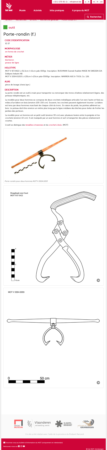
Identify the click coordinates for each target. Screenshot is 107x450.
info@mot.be (75, 2)
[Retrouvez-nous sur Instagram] (21, 446)
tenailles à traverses (34, 125)
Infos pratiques (57, 10)
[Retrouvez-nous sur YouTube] (24, 446)
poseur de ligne (12, 63)
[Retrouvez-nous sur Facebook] (19, 446)
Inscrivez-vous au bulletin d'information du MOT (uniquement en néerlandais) (34, 443)
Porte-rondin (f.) (69, 20)
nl (94, 2)
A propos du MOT (80, 10)
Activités (38, 10)
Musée (22, 10)
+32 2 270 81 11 (60, 2)
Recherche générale (49, 20)
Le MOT (8, 20)
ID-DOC (33, 20)
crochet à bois (55, 125)
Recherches (95, 17)
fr (97, 2)
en (101, 2)
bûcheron (9, 60)
